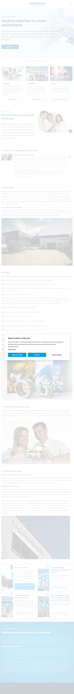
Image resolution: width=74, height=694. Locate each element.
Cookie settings (56, 355)
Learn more (12, 349)
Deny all (36, 355)
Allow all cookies (17, 355)
